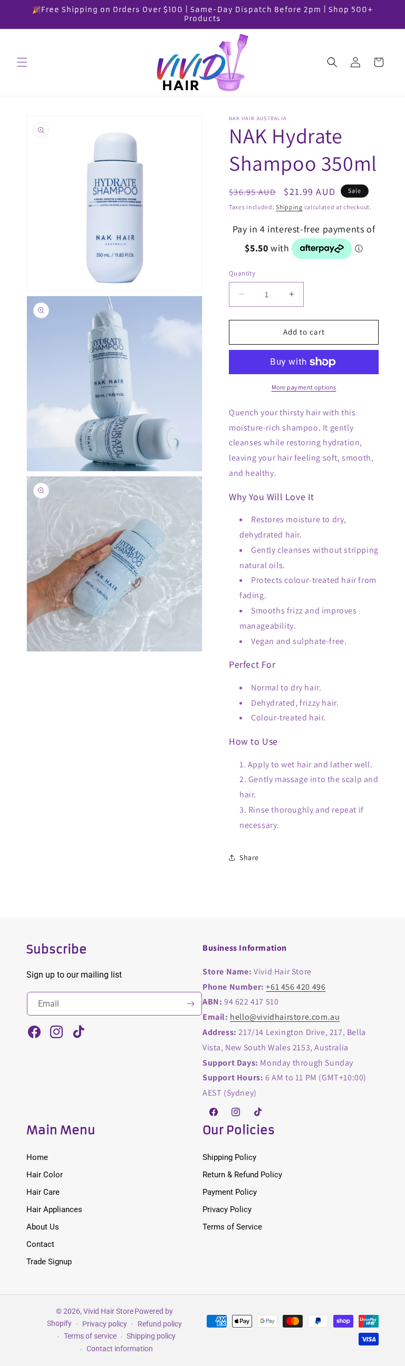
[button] (22, 62)
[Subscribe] (190, 1003)
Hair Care (43, 1192)
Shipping (289, 207)
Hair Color (44, 1174)
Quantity (242, 273)
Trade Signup (49, 1261)
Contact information (119, 1348)
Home (37, 1157)
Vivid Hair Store (108, 1311)
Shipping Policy (229, 1157)
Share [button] (249, 857)
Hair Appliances (54, 1209)
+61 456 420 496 (295, 986)
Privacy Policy (227, 1209)
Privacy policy (104, 1324)
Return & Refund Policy (242, 1174)
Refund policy (160, 1324)
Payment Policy (229, 1192)
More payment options (304, 387)
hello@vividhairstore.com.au (285, 1016)
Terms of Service (232, 1227)
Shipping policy (151, 1336)
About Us (42, 1227)
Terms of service (90, 1336)
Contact (40, 1244)
